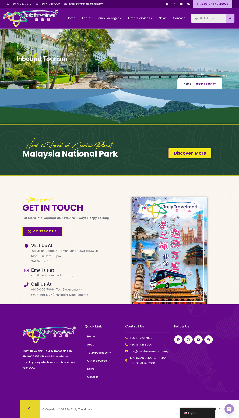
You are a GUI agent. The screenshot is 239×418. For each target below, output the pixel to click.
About (91, 344)
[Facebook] (167, 4)
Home (187, 83)
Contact (92, 377)
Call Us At (41, 284)
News (90, 369)
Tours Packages (97, 352)
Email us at (42, 270)
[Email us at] (26, 270)
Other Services (97, 360)
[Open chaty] (229, 409)
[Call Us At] (26, 284)
